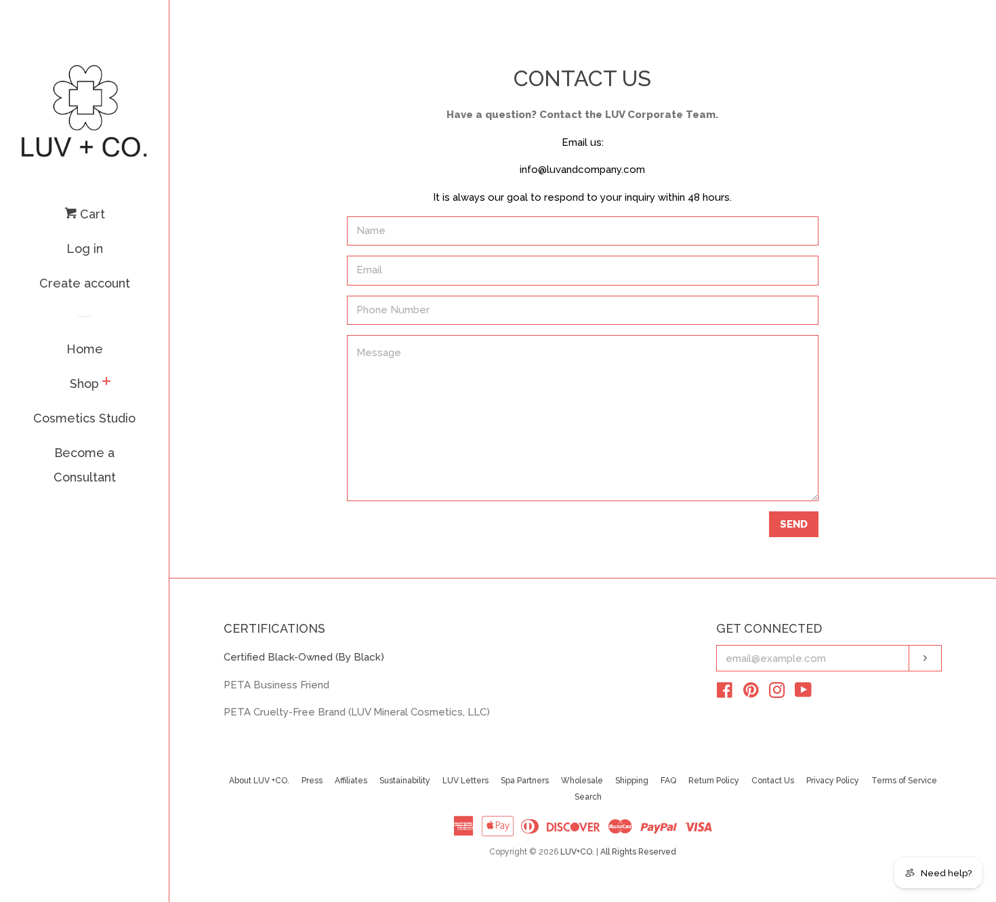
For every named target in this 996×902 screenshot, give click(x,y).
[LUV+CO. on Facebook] (724, 693)
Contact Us (772, 780)
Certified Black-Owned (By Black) (304, 657)
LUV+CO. (577, 852)
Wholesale (582, 780)
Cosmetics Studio (84, 418)
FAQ (668, 780)
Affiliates (351, 780)
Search (588, 797)
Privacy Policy (832, 780)
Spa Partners (525, 780)
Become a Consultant (85, 465)
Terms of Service (904, 780)
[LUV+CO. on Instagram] (777, 693)
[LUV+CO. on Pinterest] (751, 693)
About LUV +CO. (259, 780)
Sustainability (404, 780)
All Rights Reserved (638, 852)
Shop (84, 383)
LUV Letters (465, 780)
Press (312, 780)
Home (84, 349)
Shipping (631, 780)
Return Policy (713, 780)
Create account (84, 283)
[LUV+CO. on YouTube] (803, 693)
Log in (84, 248)
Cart (91, 214)
